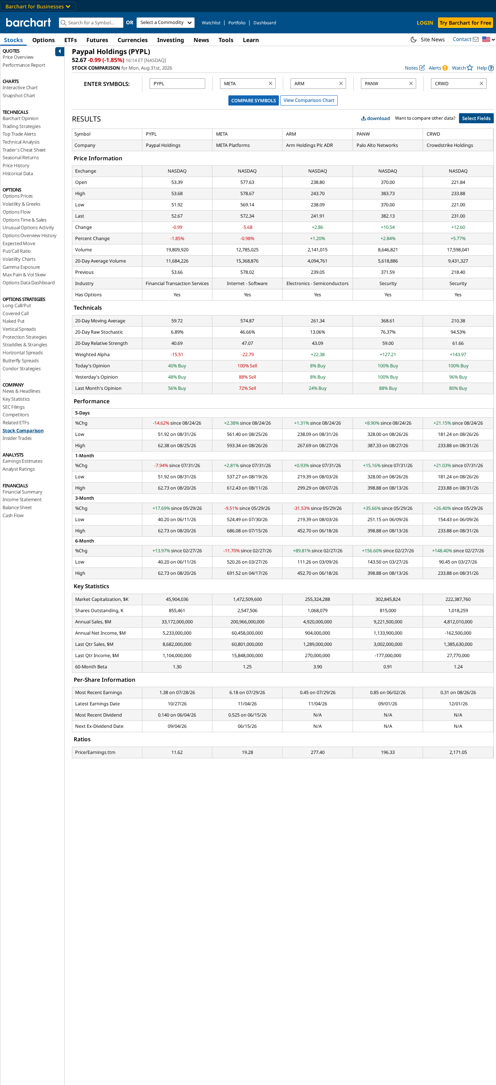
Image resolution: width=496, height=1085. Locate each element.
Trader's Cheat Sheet (24, 150)
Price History (16, 165)
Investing (170, 40)
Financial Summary (22, 491)
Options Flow (17, 212)
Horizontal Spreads (22, 352)
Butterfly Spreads (21, 360)
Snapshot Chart (19, 95)
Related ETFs (16, 422)
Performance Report (24, 65)
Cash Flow (13, 515)
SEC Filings (14, 407)
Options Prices (18, 196)
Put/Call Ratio (17, 251)
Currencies (133, 40)
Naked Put (14, 321)
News (201, 40)
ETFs (70, 40)
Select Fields (476, 118)
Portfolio (236, 23)
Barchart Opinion (20, 118)
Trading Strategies (21, 126)
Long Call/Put (17, 305)
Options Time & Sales (24, 219)
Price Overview (18, 57)
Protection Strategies (25, 337)
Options (43, 40)
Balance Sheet (17, 507)
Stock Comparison (23, 430)
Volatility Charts (19, 259)
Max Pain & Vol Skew (24, 274)
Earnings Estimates (22, 461)
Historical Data (18, 173)
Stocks (13, 40)
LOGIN (425, 22)
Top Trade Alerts (19, 134)
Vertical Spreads (19, 329)
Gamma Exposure (21, 267)
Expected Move (19, 243)
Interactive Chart (20, 87)
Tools (226, 40)
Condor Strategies (22, 368)
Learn (251, 40)
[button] (488, 39)
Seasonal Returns (21, 157)
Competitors (16, 414)
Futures (97, 40)
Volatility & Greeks (21, 204)
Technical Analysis (21, 142)
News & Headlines (21, 391)
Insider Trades (17, 438)
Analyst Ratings (19, 469)
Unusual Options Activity (28, 227)
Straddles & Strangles (25, 344)
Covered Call (16, 313)
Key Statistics (16, 399)
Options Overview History (30, 235)
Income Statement (22, 499)
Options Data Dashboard (29, 282)
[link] (485, 68)
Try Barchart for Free (465, 22)
